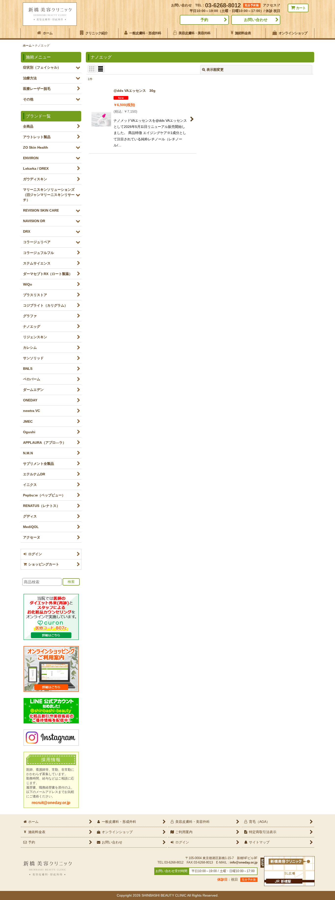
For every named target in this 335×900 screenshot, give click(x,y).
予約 (204, 20)
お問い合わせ (256, 20)
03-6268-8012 (223, 5)
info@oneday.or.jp (244, 862)
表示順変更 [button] (215, 70)
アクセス (270, 5)
